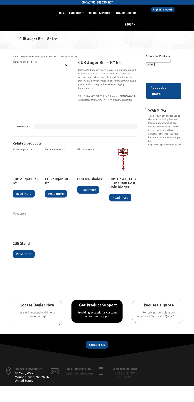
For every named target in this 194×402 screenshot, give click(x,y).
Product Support (99, 13)
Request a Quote (162, 9)
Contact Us (97, 345)
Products (75, 13)
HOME (62, 13)
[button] (66, 65)
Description (23, 126)
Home (15, 56)
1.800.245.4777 (125, 373)
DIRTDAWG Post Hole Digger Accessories (38, 56)
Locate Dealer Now (37, 305)
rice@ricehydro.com (79, 373)
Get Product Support (98, 305)
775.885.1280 (125, 377)
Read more (23, 194)
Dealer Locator (126, 13)
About (129, 24)
